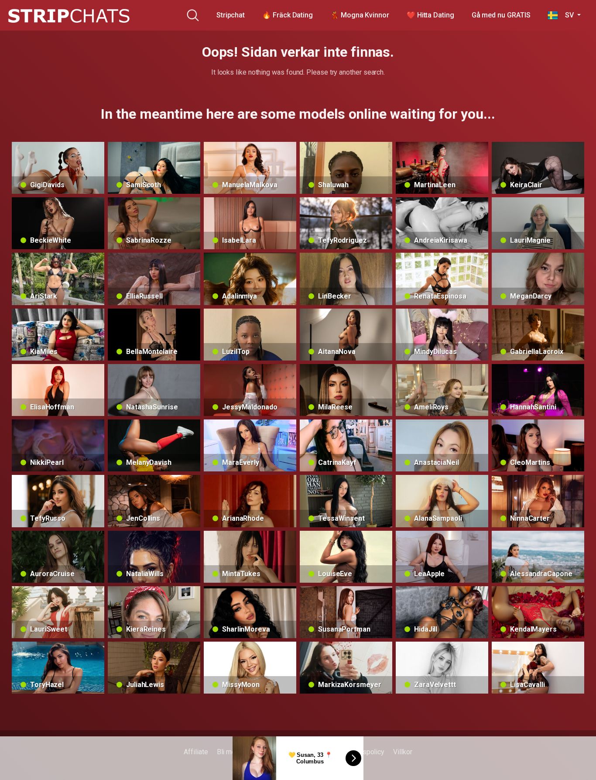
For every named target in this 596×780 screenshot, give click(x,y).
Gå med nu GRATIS (501, 15)
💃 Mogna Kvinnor (359, 15)
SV (566, 15)
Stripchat (230, 15)
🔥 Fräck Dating (287, 15)
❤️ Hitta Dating (430, 15)
